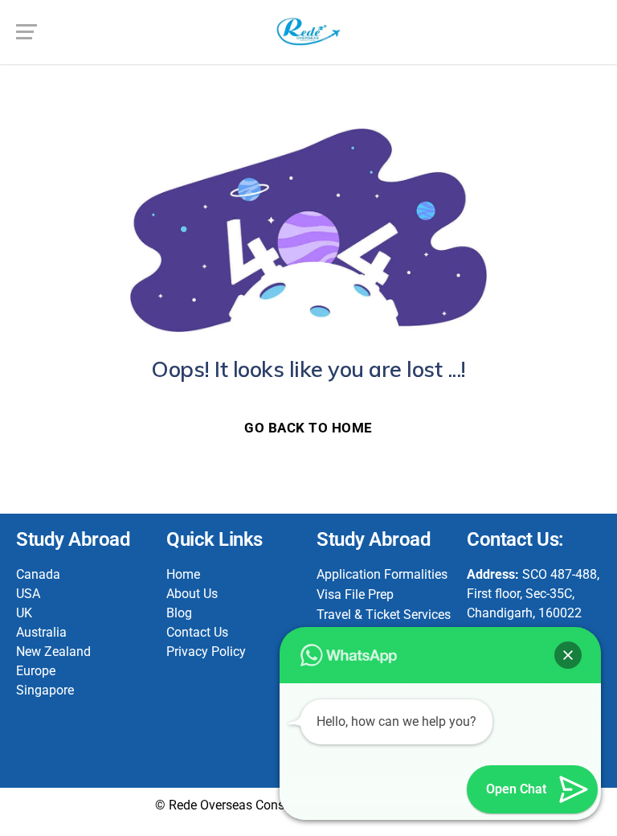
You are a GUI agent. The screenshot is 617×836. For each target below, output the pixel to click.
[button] (568, 655)
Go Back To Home (308, 428)
